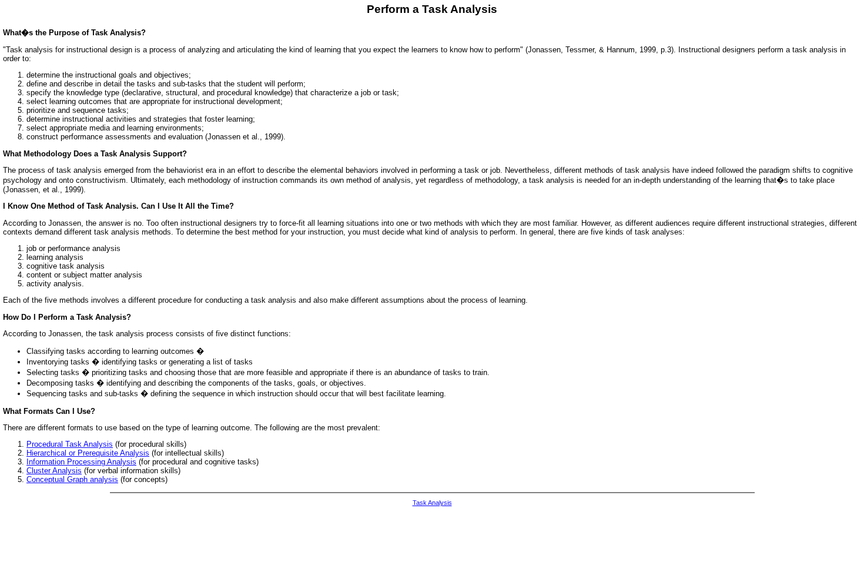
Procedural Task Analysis (69, 444)
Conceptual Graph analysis (72, 479)
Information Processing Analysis (81, 461)
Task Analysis (432, 502)
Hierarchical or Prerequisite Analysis (87, 453)
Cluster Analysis (54, 470)
